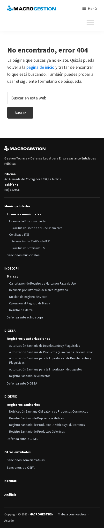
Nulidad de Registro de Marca (28, 297)
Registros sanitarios (23, 404)
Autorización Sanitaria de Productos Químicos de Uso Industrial (51, 352)
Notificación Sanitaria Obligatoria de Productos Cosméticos (48, 411)
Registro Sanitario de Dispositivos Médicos (36, 418)
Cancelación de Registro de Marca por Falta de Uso (42, 283)
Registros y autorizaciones (28, 338)
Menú (92, 8)
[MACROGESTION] (24, 148)
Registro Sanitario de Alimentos (29, 376)
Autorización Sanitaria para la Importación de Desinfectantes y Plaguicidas (50, 360)
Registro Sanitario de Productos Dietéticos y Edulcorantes (47, 425)
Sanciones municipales (23, 255)
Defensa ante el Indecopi (25, 317)
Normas (10, 481)
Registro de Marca (21, 310)
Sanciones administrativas (26, 460)
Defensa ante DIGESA (22, 383)
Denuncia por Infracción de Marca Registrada (38, 290)
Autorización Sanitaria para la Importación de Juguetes (45, 369)
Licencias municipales (24, 214)
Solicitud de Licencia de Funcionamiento (37, 228)
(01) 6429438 (12, 190)
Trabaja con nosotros (72, 514)
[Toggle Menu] (90, 22)
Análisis (10, 495)
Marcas (12, 276)
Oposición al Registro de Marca (29, 303)
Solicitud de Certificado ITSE (29, 248)
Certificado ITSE (19, 235)
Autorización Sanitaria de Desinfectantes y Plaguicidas (44, 346)
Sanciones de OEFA (21, 467)
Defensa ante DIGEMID (22, 439)
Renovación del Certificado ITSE (31, 241)
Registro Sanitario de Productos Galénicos (37, 432)
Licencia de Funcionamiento (27, 221)
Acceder (9, 521)
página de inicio (40, 67)
